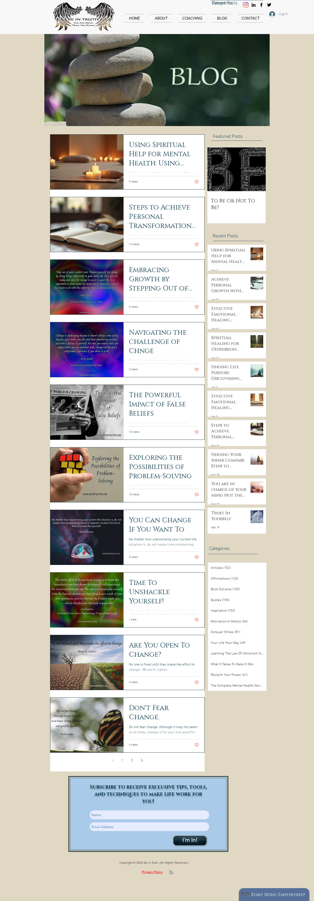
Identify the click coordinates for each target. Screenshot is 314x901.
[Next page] (142, 760)
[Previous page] (113, 760)
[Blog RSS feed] (171, 872)
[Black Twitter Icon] (269, 5)
